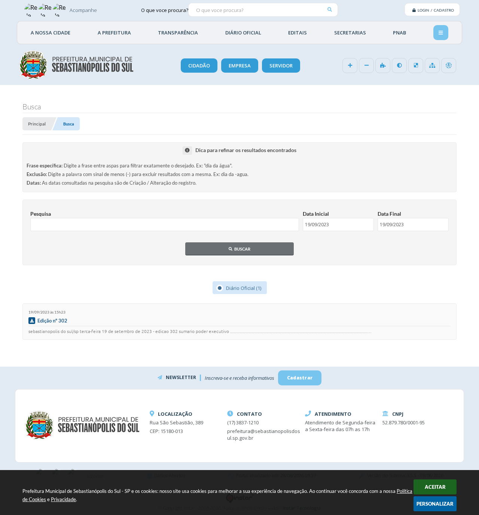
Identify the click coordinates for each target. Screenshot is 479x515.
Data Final (389, 213)
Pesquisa (40, 213)
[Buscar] (329, 9)
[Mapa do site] (432, 65)
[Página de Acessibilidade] (448, 65)
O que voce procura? (164, 9)
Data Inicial (316, 213)
